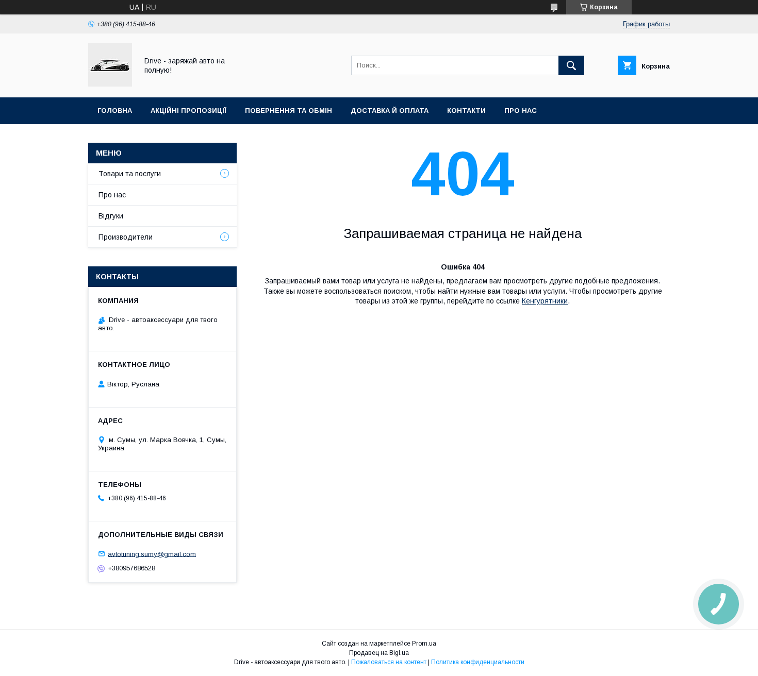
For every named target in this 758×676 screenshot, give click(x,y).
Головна (114, 110)
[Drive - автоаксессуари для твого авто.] (110, 84)
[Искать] (571, 65)
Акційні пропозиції (188, 110)
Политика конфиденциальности (477, 662)
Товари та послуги (129, 174)
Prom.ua (424, 643)
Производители (125, 237)
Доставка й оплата (390, 110)
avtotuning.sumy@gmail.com (152, 553)
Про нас (520, 110)
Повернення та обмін (288, 110)
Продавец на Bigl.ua (379, 652)
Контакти (466, 110)
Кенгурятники (545, 301)
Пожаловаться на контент (388, 662)
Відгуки (110, 216)
